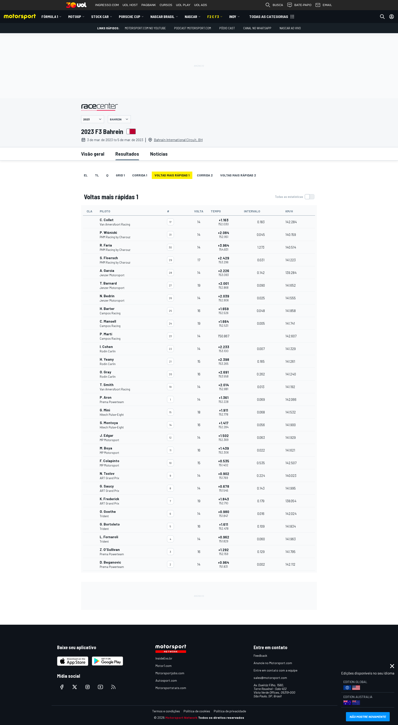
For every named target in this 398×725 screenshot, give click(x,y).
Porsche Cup (129, 16)
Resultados (127, 154)
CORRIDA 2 (205, 175)
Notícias (159, 154)
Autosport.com (166, 680)
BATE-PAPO (302, 5)
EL (86, 175)
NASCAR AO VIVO (290, 28)
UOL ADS (200, 5)
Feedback (260, 655)
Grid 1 (120, 175)
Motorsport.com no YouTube (145, 28)
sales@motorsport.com (270, 678)
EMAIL (327, 5)
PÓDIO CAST (227, 28)
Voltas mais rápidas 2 (238, 175)
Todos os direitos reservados (221, 717)
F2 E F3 (213, 16)
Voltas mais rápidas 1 (172, 175)
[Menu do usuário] (391, 16)
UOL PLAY (183, 5)
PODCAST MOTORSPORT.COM (192, 28)
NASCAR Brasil (162, 16)
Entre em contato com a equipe (275, 670)
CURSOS (166, 5)
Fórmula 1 (49, 16)
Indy (232, 16)
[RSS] (113, 687)
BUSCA (278, 5)
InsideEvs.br (163, 658)
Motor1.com (163, 666)
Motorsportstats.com (170, 688)
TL (97, 175)
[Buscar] (382, 16)
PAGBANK (148, 5)
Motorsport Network (181, 717)
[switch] (294, 196)
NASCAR (191, 16)
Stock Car (100, 16)
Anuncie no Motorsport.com (273, 663)
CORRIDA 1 (139, 175)
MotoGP (74, 16)
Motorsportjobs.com (169, 673)
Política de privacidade (230, 711)
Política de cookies (197, 711)
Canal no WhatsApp (257, 28)
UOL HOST (130, 5)
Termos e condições (166, 711)
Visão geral (92, 154)
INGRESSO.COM (107, 5)
